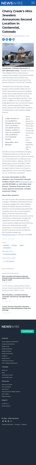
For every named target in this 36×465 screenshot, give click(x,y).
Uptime (24, 424)
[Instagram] (11, 421)
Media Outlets (6, 396)
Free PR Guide (27, 331)
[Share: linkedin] (10, 39)
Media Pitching (6, 351)
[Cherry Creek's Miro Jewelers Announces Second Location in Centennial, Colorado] (18, 66)
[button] (33, 3)
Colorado (14, 245)
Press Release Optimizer (9, 363)
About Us (5, 370)
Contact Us (5, 403)
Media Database (7, 348)
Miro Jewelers (7, 247)
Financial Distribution (8, 344)
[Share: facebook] (3, 39)
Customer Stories (7, 375)
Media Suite (5, 346)
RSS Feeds (5, 394)
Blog (3, 372)
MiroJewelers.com (25, 182)
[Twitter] (5, 421)
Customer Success (7, 360)
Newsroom (5, 389)
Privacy (17, 424)
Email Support (6, 406)
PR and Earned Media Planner (11, 391)
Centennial (6, 245)
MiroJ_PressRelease (10, 254)
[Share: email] (13, 39)
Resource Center (7, 384)
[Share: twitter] (6, 39)
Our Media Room (7, 377)
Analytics (4, 356)
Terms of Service (7, 424)
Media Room (6, 358)
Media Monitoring (7, 353)
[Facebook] (3, 421)
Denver (22, 245)
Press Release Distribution (10, 341)
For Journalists (6, 387)
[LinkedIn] (8, 421)
